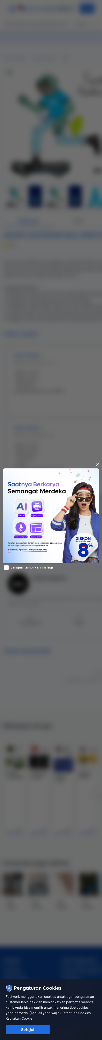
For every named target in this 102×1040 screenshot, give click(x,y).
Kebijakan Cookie (19, 1018)
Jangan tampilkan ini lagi (32, 567)
